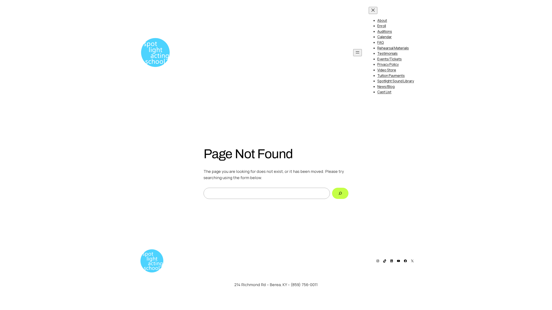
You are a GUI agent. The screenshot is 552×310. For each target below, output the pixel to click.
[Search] (340, 193)
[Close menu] (373, 10)
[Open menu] (357, 52)
